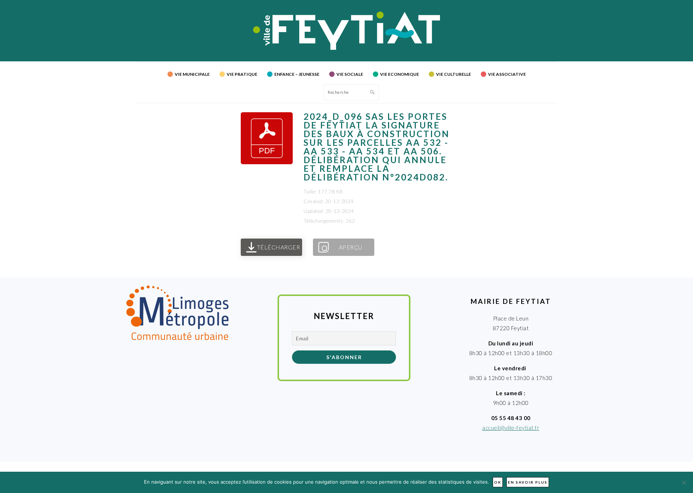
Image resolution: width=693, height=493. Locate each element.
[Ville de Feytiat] (346, 47)
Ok (497, 482)
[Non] (684, 482)
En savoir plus (528, 482)
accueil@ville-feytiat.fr (510, 427)
